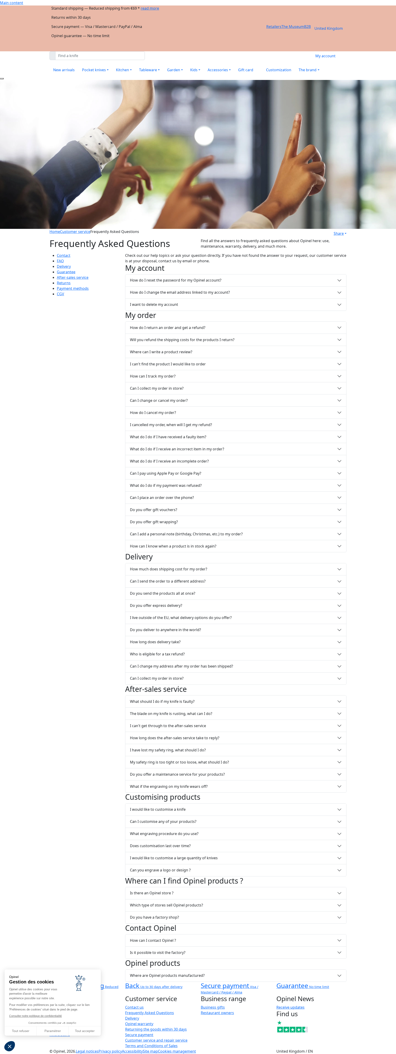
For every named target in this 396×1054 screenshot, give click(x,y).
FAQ (60, 260)
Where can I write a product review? (161, 351)
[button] (9, 1046)
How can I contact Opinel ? (153, 940)
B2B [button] (307, 26)
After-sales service (72, 277)
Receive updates (290, 1007)
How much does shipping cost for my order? (168, 569)
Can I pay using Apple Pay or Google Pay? (165, 473)
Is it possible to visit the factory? (157, 952)
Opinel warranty (139, 1023)
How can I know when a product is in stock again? (173, 546)
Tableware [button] (148, 69)
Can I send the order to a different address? (168, 581)
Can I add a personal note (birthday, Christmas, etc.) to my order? (186, 534)
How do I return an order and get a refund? (167, 327)
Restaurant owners (217, 1012)
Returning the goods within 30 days (156, 1029)
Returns (64, 282)
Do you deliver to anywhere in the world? (165, 629)
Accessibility (132, 1051)
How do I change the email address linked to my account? (180, 292)
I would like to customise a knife (158, 809)
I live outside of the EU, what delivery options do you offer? (181, 617)
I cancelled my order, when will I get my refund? (171, 424)
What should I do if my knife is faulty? (162, 701)
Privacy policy (110, 1051)
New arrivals (64, 69)
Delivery (64, 266)
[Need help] (2, 78)
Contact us (134, 1007)
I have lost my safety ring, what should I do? (168, 750)
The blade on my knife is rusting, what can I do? (171, 713)
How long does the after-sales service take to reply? (174, 737)
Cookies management (177, 1051)
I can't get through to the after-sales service (168, 725)
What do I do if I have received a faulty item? (168, 436)
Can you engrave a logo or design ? (160, 870)
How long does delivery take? (155, 641)
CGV (60, 293)
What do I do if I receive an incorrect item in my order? (177, 449)
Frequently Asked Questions (149, 1012)
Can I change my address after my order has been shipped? (181, 666)
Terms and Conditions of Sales (151, 1045)
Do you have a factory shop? (154, 917)
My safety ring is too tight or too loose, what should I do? (179, 762)
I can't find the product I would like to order (168, 364)
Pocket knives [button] (94, 69)
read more (150, 8)
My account (325, 55)
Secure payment (139, 1034)
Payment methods (73, 288)
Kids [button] (194, 69)
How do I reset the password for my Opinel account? (175, 280)
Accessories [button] (218, 69)
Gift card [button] (245, 69)
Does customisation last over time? (160, 845)
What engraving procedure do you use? (164, 833)
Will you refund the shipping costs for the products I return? (182, 339)
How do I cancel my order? (153, 412)
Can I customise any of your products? (163, 821)
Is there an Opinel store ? (151, 892)
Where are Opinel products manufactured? (167, 975)
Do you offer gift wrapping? (154, 521)
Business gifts (213, 1007)
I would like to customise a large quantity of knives (174, 857)
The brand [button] (307, 69)
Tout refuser (20, 1031)
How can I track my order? (153, 376)
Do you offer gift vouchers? (153, 509)
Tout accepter (85, 1031)
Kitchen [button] (122, 69)
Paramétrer (52, 1031)
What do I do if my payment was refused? (166, 485)
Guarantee (66, 271)
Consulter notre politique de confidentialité (35, 1016)
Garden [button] (173, 69)
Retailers (273, 26)
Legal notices (87, 1051)
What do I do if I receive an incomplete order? (169, 461)
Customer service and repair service (156, 1040)
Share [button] (339, 233)
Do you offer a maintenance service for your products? (177, 774)
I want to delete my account (154, 304)
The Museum (292, 26)
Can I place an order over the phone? (162, 497)
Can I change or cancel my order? (159, 400)
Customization (278, 69)
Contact (63, 255)
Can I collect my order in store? (157, 388)
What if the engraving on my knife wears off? (169, 786)
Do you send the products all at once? (162, 593)
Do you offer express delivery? (156, 605)
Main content (11, 2)
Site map (150, 1051)
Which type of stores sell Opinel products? (166, 905)
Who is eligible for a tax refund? (157, 654)
